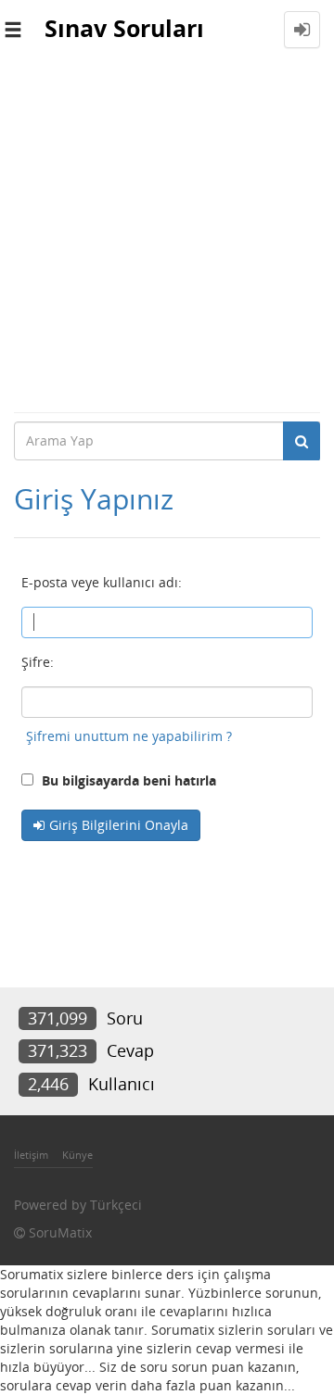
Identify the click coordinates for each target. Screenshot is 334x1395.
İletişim (31, 1155)
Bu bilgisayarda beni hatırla (127, 780)
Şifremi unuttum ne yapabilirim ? (129, 736)
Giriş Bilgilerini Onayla (118, 825)
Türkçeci (116, 1204)
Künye (77, 1155)
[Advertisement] (167, 235)
